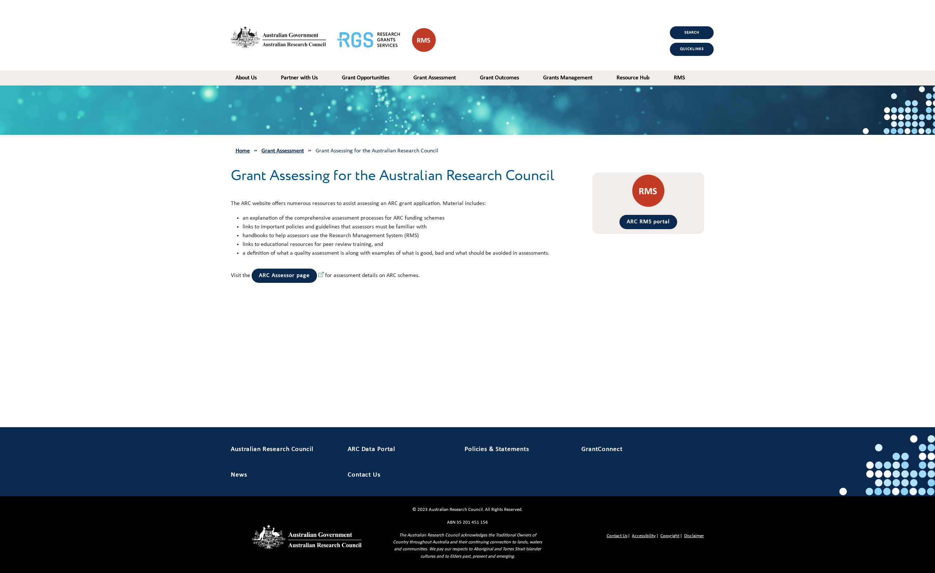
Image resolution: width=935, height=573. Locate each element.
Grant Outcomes (499, 78)
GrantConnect (602, 449)
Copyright (669, 536)
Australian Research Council (272, 449)
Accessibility (644, 536)
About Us (246, 78)
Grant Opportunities (365, 78)
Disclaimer (694, 536)
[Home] (284, 35)
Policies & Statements (497, 449)
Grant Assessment (434, 78)
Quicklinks (692, 49)
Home (243, 151)
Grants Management (567, 78)
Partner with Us (299, 78)
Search (691, 33)
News (239, 475)
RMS (679, 78)
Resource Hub (633, 78)
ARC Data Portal (371, 449)
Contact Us (364, 475)
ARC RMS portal (648, 222)
